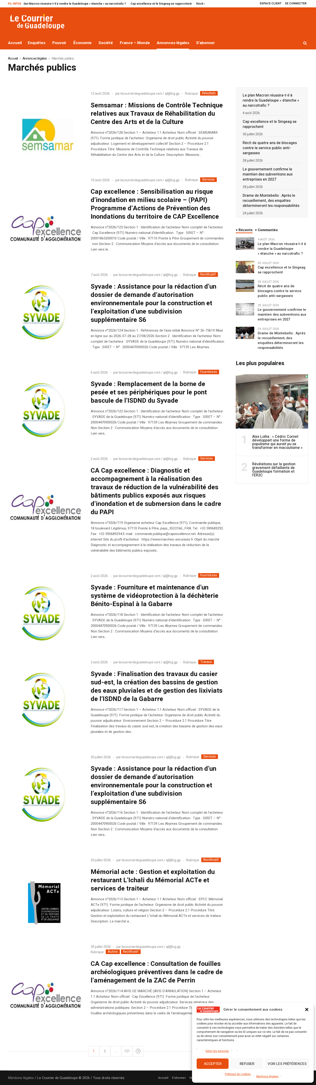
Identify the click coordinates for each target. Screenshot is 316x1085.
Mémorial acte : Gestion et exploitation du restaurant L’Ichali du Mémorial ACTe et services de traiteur (153, 880)
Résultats (209, 93)
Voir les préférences (287, 1063)
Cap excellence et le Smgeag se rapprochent (139, 4)
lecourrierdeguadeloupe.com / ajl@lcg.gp (150, 93)
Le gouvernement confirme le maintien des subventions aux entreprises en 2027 (268, 174)
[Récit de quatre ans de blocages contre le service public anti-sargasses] (245, 285)
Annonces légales (34, 58)
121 (127, 1051)
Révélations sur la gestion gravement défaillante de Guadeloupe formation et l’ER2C (273, 469)
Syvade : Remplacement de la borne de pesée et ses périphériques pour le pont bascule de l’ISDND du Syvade (149, 392)
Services (208, 179)
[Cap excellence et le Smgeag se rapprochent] (245, 266)
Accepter (212, 1063)
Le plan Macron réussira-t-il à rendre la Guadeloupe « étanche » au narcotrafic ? (271, 100)
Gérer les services (217, 1051)
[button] (306, 1009)
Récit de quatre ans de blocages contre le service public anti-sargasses (270, 148)
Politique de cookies (238, 1074)
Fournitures (208, 372)
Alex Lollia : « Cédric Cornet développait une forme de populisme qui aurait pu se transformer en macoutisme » (277, 442)
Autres (113, 951)
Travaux (206, 662)
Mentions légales (267, 1076)
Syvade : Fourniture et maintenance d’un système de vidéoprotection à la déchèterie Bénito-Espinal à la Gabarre (154, 596)
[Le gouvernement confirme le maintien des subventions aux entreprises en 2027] (245, 308)
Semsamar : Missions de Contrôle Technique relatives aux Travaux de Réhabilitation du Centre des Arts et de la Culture (157, 114)
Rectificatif (208, 274)
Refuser (247, 1063)
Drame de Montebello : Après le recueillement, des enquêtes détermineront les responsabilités (271, 201)
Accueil (13, 58)
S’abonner (179, 1078)
